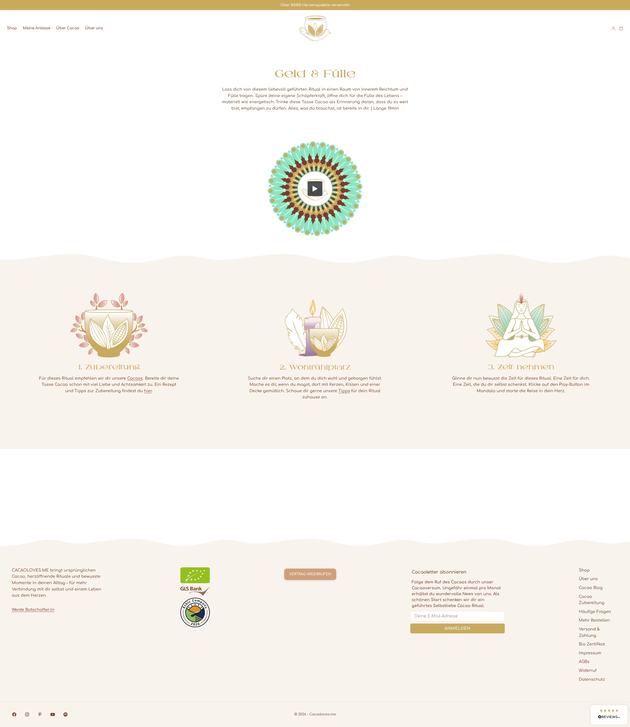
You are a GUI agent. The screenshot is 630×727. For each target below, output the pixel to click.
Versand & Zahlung (589, 632)
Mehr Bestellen (594, 620)
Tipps (344, 391)
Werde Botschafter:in (33, 610)
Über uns (94, 28)
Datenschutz (592, 679)
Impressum (590, 653)
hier (148, 391)
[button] (609, 715)
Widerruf (588, 670)
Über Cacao (67, 28)
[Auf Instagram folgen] (27, 714)
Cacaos (135, 378)
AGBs (584, 661)
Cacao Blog (591, 588)
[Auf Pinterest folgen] (39, 714)
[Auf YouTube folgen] (52, 714)
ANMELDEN (457, 628)
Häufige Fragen (595, 611)
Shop (12, 28)
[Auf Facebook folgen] (14, 714)
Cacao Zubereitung (591, 599)
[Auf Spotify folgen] (65, 714)
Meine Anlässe (36, 28)
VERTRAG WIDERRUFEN (310, 574)
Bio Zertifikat (592, 644)
